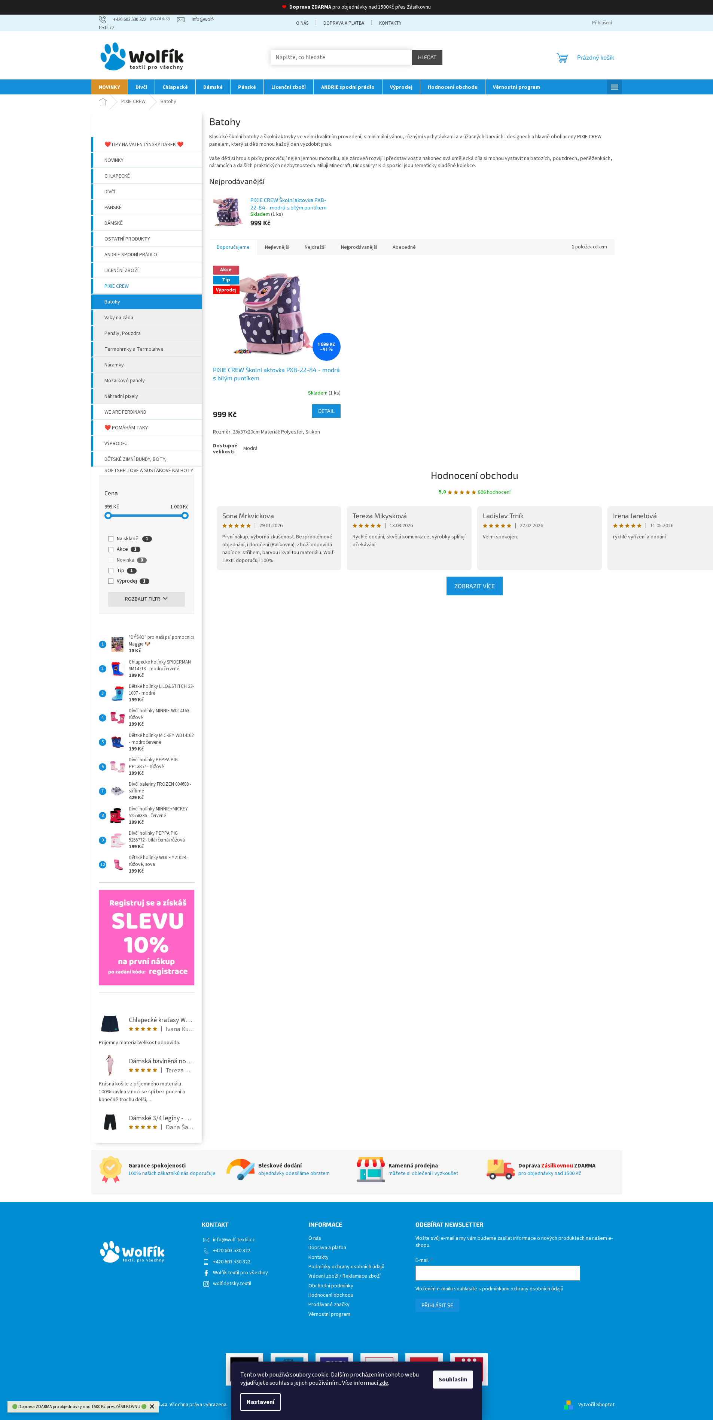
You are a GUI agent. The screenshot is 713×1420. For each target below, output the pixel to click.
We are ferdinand (125, 412)
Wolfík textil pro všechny (240, 1273)
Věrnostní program (329, 1314)
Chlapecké (117, 176)
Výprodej (116, 443)
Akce (127, 549)
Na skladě (132, 539)
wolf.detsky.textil (232, 1283)
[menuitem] (109, 86)
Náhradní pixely (121, 396)
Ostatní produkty (127, 239)
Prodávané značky (329, 1304)
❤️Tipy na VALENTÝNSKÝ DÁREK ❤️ (143, 144)
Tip (125, 570)
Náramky (114, 365)
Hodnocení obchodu (474, 475)
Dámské (113, 223)
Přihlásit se (437, 1305)
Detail (326, 411)
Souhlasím (453, 1379)
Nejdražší (315, 247)
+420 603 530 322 (231, 1250)
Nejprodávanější (359, 247)
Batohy (112, 302)
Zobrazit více (474, 585)
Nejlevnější (277, 247)
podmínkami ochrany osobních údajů (522, 1289)
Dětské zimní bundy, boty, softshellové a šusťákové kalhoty (148, 461)
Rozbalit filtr (142, 599)
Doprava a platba (343, 23)
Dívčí (109, 192)
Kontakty (390, 23)
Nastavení (260, 1402)
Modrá (250, 448)
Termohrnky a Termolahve (134, 349)
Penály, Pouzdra (122, 333)
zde (383, 1383)
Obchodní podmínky (330, 1286)
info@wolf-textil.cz (234, 1240)
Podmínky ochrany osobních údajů (346, 1267)
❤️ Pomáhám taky (126, 428)
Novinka (130, 560)
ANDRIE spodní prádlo (130, 255)
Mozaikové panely (124, 380)
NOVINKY (114, 160)
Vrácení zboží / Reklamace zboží (344, 1276)
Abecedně (404, 247)
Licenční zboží (121, 270)
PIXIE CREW (116, 286)
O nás (302, 23)
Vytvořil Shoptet (596, 1404)
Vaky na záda (118, 317)
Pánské (113, 207)
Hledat (427, 57)
